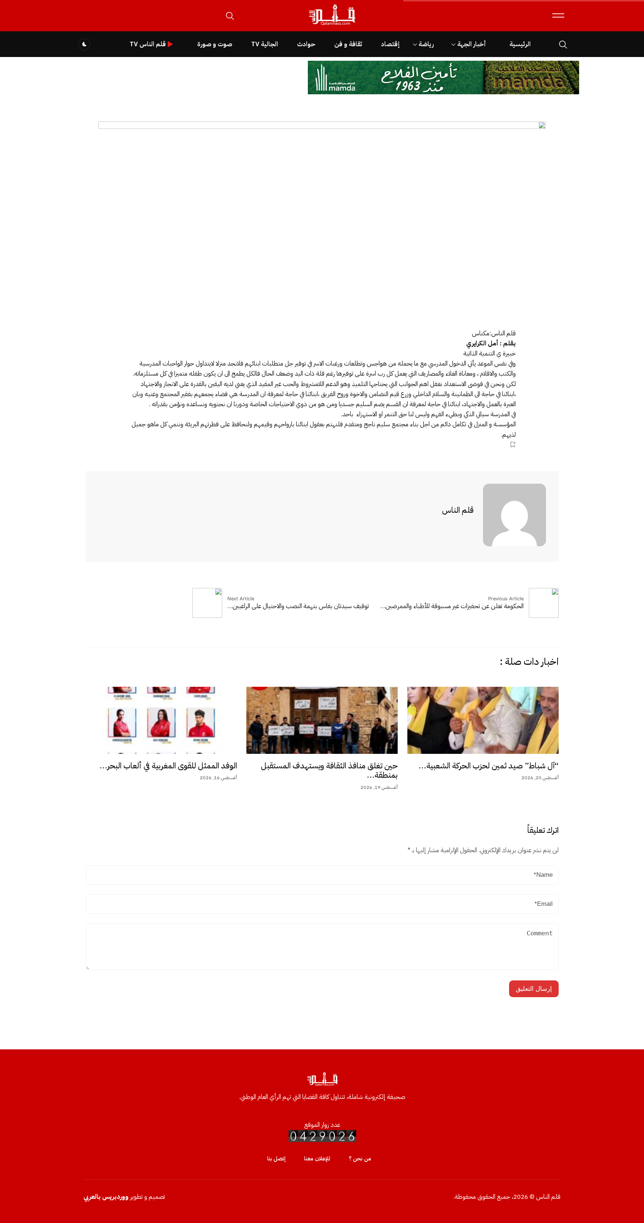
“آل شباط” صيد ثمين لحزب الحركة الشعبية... (489, 766)
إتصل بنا (276, 1158)
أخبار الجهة (471, 44)
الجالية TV (264, 44)
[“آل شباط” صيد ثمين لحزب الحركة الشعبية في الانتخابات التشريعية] (483, 720)
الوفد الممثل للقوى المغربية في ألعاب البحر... (168, 766)
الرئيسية (520, 44)
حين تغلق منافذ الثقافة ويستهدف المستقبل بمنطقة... (329, 770)
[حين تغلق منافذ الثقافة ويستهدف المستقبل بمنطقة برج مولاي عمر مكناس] (322, 720)
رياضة (426, 44)
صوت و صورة (214, 44)
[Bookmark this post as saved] (512, 445)
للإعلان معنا (317, 1158)
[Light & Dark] (84, 44)
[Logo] (332, 25)
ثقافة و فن (348, 44)
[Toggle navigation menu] (558, 15)
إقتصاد (390, 44)
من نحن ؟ (360, 1158)
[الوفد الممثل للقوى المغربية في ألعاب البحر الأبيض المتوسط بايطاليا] (161, 720)
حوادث (306, 44)
